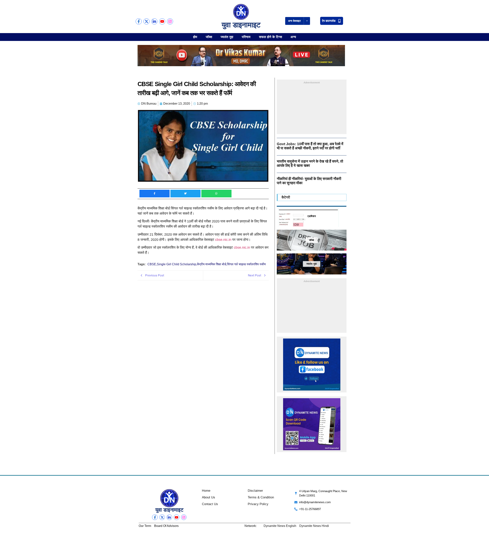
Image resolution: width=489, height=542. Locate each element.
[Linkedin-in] (154, 21)
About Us (208, 497)
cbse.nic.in (223, 240)
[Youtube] (162, 21)
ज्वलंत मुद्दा (227, 36)
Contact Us (210, 504)
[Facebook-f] (139, 21)
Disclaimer (255, 490)
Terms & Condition (261, 497)
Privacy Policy (258, 504)
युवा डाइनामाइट (241, 25)
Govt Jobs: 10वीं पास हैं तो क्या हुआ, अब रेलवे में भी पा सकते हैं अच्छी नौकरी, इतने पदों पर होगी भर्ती (310, 146)
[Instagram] (170, 21)
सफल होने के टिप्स (270, 36)
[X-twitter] (146, 21)
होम (195, 36)
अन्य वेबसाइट (294, 20)
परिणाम (246, 36)
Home (206, 490)
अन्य (293, 36)
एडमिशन (312, 216)
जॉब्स (209, 36)
